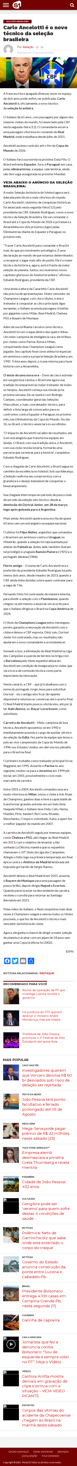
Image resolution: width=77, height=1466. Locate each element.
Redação (28, 47)
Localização (29, 1456)
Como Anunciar (43, 1451)
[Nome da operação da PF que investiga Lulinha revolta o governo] (11, 996)
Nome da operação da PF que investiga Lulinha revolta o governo (43, 993)
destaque (46, 973)
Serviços (63, 1451)
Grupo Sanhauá (18, 1451)
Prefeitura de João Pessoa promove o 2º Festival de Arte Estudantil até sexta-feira (43, 1037)
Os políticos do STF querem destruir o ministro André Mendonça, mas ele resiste (42, 1015)
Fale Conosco (50, 1456)
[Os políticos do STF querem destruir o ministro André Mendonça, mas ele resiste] (11, 1018)
